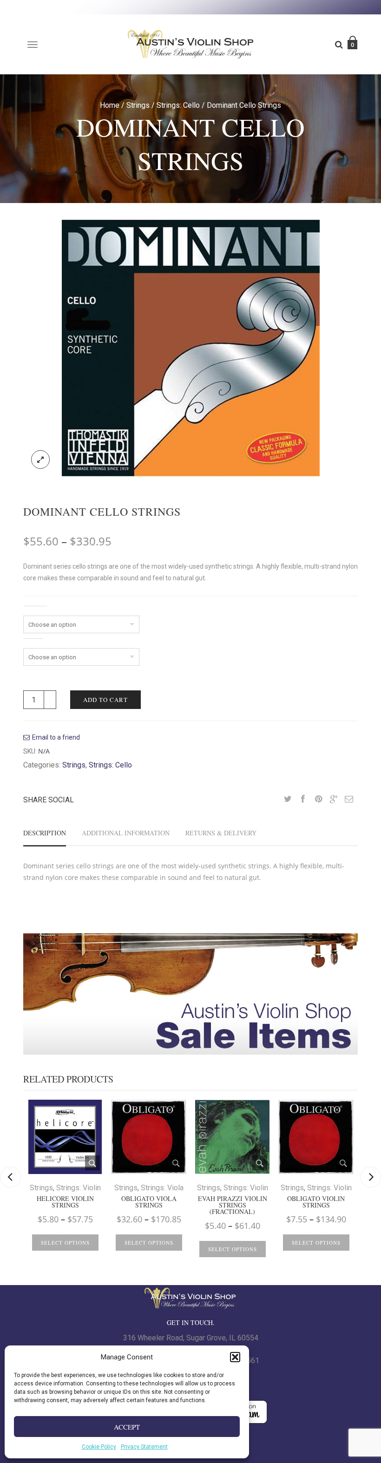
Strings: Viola (162, 1187)
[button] (235, 1357)
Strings (138, 105)
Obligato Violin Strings (316, 1201)
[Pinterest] (318, 799)
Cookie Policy (99, 1446)
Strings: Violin (78, 1187)
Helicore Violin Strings (65, 1201)
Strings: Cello (178, 105)
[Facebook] (302, 799)
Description (44, 832)
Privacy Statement (144, 1446)
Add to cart (105, 699)
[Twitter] (287, 799)
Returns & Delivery (220, 832)
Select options (65, 1242)
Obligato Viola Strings (149, 1201)
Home (109, 105)
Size (32, 642)
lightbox (40, 459)
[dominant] (191, 347)
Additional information (126, 832)
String (35, 610)
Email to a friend (56, 737)
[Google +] (333, 799)
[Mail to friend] (348, 799)
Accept (127, 1426)
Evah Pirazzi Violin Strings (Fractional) (232, 1205)
